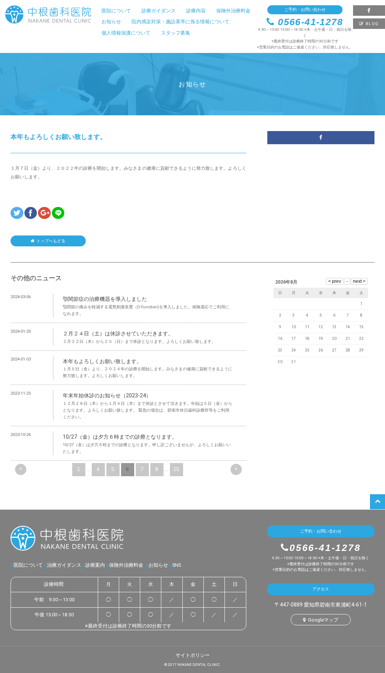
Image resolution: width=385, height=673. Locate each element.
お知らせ (111, 21)
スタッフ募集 (175, 33)
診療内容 (196, 11)
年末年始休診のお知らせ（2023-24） (107, 395)
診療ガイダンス (158, 11)
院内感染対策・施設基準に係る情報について (180, 21)
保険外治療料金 (233, 11)
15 (176, 469)
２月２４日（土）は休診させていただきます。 (118, 333)
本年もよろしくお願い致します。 (102, 361)
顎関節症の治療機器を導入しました (105, 299)
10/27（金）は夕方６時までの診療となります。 (120, 437)
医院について (116, 11)
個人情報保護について (126, 33)
